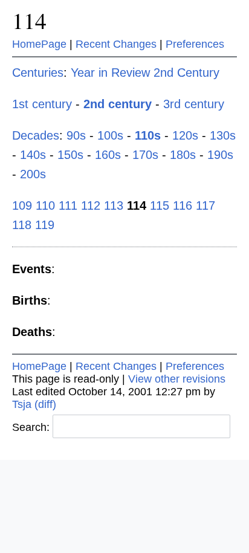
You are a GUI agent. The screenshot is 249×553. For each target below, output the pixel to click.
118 (21, 224)
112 (90, 205)
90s (76, 135)
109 (22, 205)
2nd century (117, 104)
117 (205, 205)
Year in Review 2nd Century (145, 72)
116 (182, 205)
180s (183, 154)
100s (110, 135)
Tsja (21, 404)
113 (113, 205)
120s (185, 135)
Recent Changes (116, 44)
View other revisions (176, 379)
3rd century (193, 104)
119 (44, 224)
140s (33, 154)
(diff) (45, 404)
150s (70, 154)
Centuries (37, 72)
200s (33, 174)
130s (223, 135)
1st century (42, 104)
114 (29, 20)
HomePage (39, 44)
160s (108, 154)
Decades (35, 135)
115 (159, 205)
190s (220, 154)
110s (148, 135)
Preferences (195, 44)
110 (45, 205)
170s (145, 154)
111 (68, 205)
